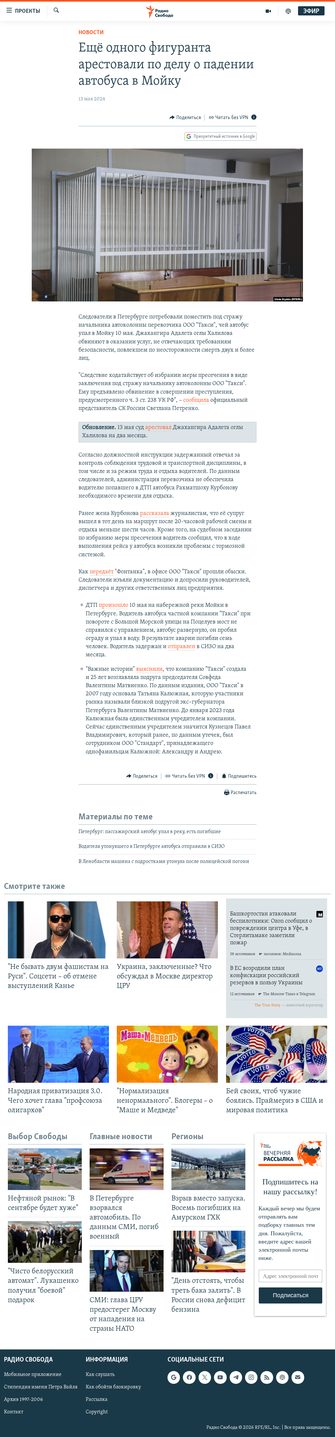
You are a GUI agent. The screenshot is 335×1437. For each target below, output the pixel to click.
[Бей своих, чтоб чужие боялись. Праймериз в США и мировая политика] (276, 1054)
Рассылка (97, 1400)
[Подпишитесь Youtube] (220, 1377)
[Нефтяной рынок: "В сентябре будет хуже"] (45, 1169)
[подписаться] (297, 1377)
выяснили (149, 669)
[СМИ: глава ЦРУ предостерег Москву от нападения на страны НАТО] (127, 1271)
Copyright (97, 1412)
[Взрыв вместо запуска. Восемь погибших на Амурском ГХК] (208, 1169)
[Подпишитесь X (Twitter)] (205, 1377)
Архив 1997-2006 (23, 1400)
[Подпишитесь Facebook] (189, 1377)
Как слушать (100, 1375)
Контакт (13, 1412)
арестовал (158, 428)
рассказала (154, 514)
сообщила (196, 400)
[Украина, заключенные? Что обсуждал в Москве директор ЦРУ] (167, 929)
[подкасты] (288, 11)
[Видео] (268, 11)
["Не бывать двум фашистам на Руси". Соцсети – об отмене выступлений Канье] (58, 929)
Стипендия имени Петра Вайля (41, 1387)
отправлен (181, 647)
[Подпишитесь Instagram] (251, 1377)
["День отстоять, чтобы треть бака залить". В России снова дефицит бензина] (208, 1251)
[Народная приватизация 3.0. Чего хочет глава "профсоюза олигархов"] (58, 1054)
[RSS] (266, 1377)
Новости (91, 33)
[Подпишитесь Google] (174, 1377)
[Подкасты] (282, 1377)
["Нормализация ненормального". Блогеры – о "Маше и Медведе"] (167, 1054)
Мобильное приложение (33, 1375)
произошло (113, 605)
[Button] (185, 117)
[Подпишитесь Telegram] (236, 1377)
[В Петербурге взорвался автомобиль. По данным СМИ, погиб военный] (127, 1169)
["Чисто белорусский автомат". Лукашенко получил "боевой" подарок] (45, 1242)
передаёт (102, 572)
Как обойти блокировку (113, 1387)
